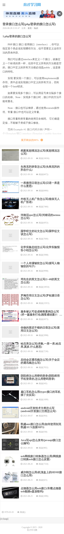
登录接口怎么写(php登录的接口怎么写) (29, 24)
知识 (36, 28)
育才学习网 (32, 5)
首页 (30, 28)
